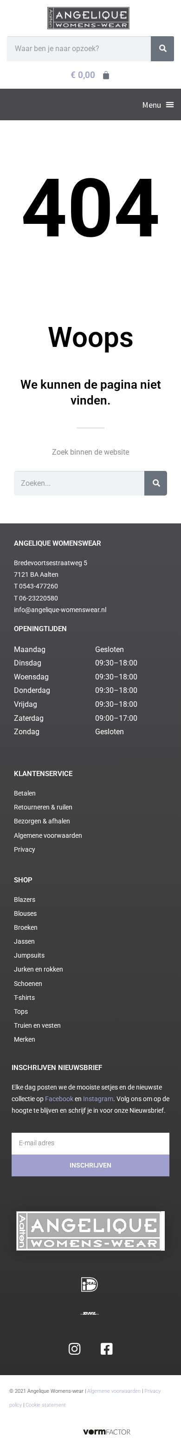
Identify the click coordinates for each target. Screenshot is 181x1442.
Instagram (98, 1099)
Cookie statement (46, 1405)
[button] (158, 104)
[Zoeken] (162, 48)
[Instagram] (74, 1349)
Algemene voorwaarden (114, 1391)
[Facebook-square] (107, 1349)
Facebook (59, 1099)
